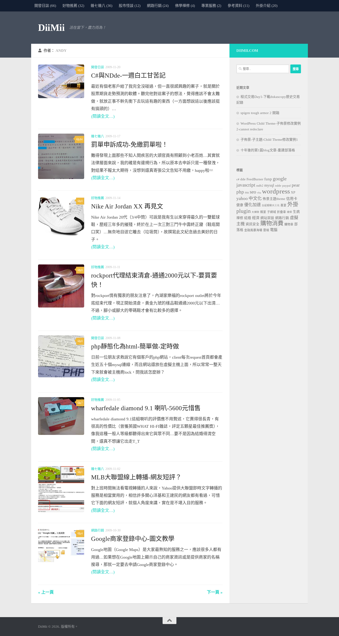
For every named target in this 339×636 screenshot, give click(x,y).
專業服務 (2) (211, 6)
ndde (278, 185)
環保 (289, 212)
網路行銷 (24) (158, 6)
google (280, 179)
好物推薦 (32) (73, 6)
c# (237, 179)
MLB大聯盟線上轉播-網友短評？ (136, 477)
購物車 (288, 224)
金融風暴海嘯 (253, 230)
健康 (239, 205)
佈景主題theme (274, 199)
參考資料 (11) (238, 6)
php (240, 191)
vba (259, 192)
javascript (245, 185)
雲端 (266, 230)
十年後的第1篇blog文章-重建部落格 (268, 150)
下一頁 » (215, 592)
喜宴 (283, 205)
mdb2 (259, 185)
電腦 (273, 230)
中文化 (255, 198)
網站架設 (267, 218)
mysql (269, 185)
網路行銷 (97, 530)
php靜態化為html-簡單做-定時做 (135, 346)
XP (293, 192)
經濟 (255, 218)
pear (296, 185)
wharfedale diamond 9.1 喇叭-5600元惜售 (146, 408)
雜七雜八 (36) (101, 6)
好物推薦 (97, 198)
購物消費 (271, 223)
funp (268, 179)
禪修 (239, 218)
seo (253, 191)
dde (243, 179)
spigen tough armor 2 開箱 (260, 113)
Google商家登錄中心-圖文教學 (132, 538)
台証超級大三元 (271, 205)
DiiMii (51, 27)
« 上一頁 (46, 592)
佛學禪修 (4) (185, 6)
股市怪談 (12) (129, 6)
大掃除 (255, 212)
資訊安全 (252, 224)
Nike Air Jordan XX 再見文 (127, 206)
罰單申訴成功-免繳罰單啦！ (129, 144)
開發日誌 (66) (45, 6)
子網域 (271, 212)
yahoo (242, 198)
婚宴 (263, 212)
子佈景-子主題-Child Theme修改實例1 (269, 139)
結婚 (247, 218)
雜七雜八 (97, 136)
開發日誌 (97, 67)
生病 (296, 212)
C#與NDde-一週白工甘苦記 (128, 75)
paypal (286, 185)
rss (247, 192)
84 (81, 139)
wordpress (276, 191)
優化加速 (252, 204)
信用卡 (291, 199)
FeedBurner (255, 179)
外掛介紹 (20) (266, 6)
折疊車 (281, 212)
